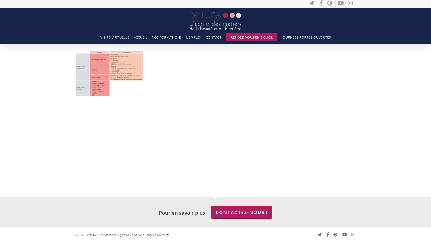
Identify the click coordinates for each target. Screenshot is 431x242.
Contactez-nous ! (242, 212)
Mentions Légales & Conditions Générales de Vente (137, 235)
